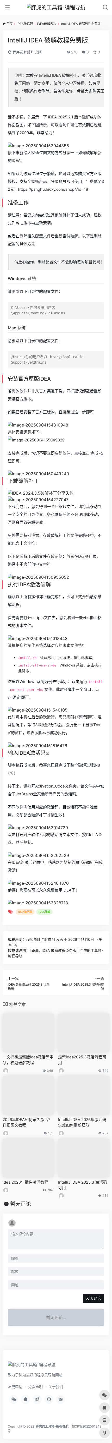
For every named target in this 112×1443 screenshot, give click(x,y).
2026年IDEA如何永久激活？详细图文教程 (27, 1122)
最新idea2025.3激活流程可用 (82, 1059)
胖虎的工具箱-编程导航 (52, 1426)
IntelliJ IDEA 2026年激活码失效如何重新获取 (82, 1122)
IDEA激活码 (25, 24)
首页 (10, 24)
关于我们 (55, 1386)
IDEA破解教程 (47, 24)
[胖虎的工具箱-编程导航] (56, 7)
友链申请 (15, 1386)
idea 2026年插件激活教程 (25, 1182)
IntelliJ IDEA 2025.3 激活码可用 (82, 1185)
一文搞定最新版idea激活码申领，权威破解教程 (28, 1059)
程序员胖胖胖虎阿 (26, 52)
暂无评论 (20, 1204)
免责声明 (35, 1386)
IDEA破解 (44, 911)
